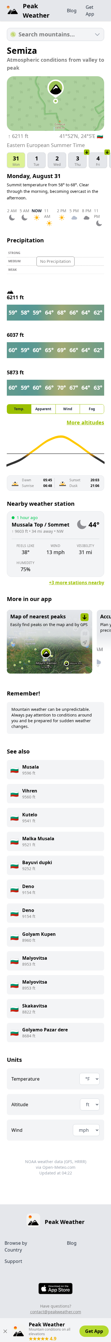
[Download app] (87, 152)
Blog (72, 10)
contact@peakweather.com (55, 1311)
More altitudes (85, 422)
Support (13, 1261)
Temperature (25, 1079)
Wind (16, 1130)
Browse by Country (16, 1246)
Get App (90, 10)
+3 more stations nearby (76, 582)
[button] (49, 642)
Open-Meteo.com (58, 1167)
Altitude (19, 1104)
